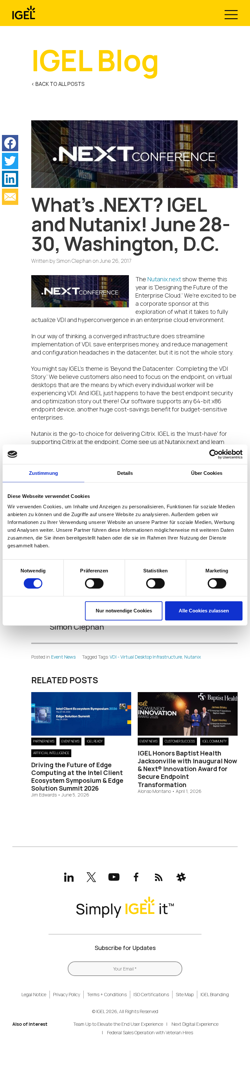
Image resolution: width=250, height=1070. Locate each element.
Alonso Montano (154, 791)
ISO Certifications (151, 994)
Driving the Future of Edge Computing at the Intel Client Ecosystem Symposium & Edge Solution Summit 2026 (77, 776)
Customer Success (180, 741)
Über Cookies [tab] (206, 473)
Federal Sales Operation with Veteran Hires (150, 1032)
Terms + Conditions (107, 994)
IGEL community (214, 741)
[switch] (94, 583)
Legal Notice (33, 994)
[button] (10, 143)
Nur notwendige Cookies (124, 610)
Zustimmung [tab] (43, 473)
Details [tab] (125, 473)
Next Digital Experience (195, 1024)
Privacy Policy (66, 994)
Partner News (43, 741)
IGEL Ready (95, 741)
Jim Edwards (44, 795)
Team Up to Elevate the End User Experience (118, 1024)
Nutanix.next (164, 279)
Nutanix (192, 657)
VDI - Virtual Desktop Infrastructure (146, 657)
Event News (63, 657)
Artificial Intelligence (51, 753)
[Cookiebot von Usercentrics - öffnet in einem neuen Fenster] (214, 454)
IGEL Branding (215, 994)
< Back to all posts (58, 83)
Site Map (185, 994)
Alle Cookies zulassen (204, 610)
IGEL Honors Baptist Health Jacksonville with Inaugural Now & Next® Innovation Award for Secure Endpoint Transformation (187, 769)
